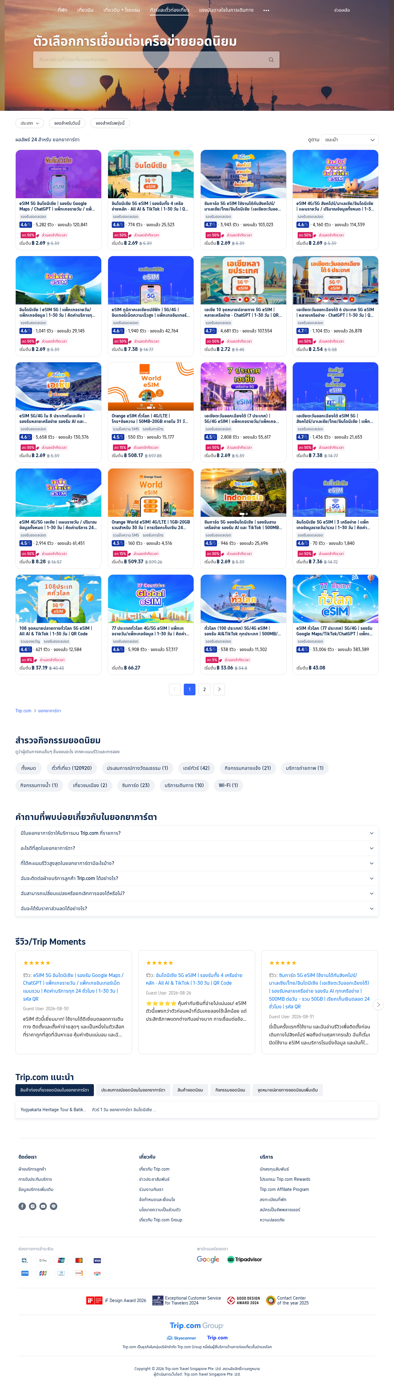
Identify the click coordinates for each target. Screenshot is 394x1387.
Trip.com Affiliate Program (284, 1189)
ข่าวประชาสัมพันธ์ (154, 1179)
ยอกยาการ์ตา (49, 710)
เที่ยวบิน (85, 10)
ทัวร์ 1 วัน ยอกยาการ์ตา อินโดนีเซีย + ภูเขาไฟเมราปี (126, 1109)
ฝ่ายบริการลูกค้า (32, 1169)
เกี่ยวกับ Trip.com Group (160, 1219)
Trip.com (23, 710)
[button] (266, 10)
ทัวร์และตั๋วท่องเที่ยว (169, 10)
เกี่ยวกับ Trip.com (154, 1169)
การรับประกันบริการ (35, 1179)
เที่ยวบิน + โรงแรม (121, 10)
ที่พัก (62, 10)
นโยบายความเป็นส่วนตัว (160, 1209)
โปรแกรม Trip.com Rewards (285, 1179)
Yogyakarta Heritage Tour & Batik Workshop (55, 1109)
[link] (342, 10)
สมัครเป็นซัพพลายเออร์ (280, 1209)
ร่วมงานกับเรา (151, 1189)
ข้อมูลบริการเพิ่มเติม (36, 1189)
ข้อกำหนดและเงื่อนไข (157, 1199)
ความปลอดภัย (272, 1219)
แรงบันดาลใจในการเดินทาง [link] (226, 10)
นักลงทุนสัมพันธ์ (274, 1169)
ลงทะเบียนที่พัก (273, 1199)
